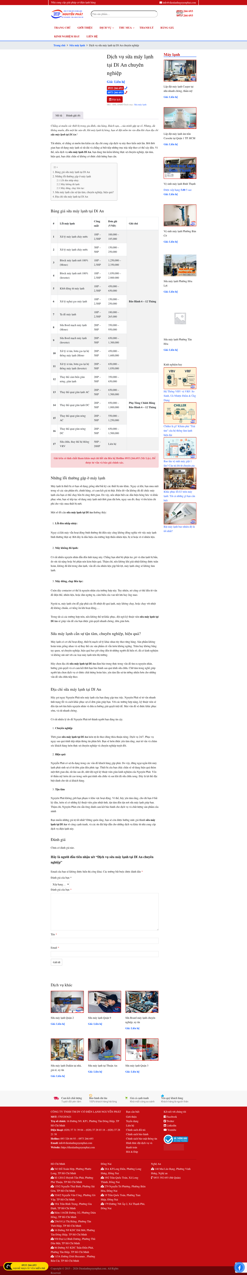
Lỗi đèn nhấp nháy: (70, 180)
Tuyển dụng (132, 1121)
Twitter (170, 1121)
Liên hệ (130, 1125)
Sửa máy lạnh (77, 45)
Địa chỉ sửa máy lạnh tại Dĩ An (71, 196)
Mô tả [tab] (58, 115)
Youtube (171, 1129)
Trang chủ (59, 45)
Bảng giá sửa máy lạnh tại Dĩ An (72, 172)
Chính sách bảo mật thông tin (141, 1138)
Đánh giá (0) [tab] (73, 115)
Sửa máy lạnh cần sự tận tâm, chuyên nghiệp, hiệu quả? (84, 192)
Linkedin (171, 1125)
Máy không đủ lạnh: (70, 184)
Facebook (171, 1116)
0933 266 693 (115, 88)
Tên (54, 934)
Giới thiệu (131, 1116)
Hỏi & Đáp (132, 1151)
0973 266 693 (115, 92)
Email (55, 947)
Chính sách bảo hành (137, 1134)
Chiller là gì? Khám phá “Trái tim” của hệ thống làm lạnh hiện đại (179, 430)
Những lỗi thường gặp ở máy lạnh (73, 176)
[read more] (180, 378)
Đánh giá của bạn (61, 877)
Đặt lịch (115, 99)
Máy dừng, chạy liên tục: (73, 188)
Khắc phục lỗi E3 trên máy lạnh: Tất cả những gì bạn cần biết (179, 496)
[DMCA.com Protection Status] (180, 1147)
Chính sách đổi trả (135, 1129)
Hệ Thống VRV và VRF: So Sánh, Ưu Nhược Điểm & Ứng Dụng (180, 395)
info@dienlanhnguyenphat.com (179, 2)
